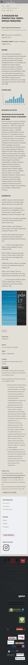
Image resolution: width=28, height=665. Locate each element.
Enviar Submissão (9, 535)
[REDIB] (19, 647)
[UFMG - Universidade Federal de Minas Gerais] (12, 563)
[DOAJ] (12, 639)
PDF (5, 331)
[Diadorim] (10, 644)
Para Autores (6, 506)
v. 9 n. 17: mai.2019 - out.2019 (9, 8)
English (5, 520)
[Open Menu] (1, 1)
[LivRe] (14, 647)
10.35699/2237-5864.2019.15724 (10, 482)
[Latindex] (19, 629)
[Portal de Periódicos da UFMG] (24, 629)
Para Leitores (6, 503)
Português (6, 527)
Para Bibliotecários (7, 509)
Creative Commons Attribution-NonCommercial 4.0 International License (16, 396)
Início (3, 6)
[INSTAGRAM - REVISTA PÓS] (14, 551)
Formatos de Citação (9, 492)
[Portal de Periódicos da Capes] (19, 644)
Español (5, 523)
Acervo (8, 6)
